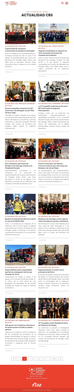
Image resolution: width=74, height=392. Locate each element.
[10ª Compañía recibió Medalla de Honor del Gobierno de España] (53, 308)
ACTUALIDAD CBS (11, 46)
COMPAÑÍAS (56, 103)
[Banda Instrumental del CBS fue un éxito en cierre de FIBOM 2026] (20, 204)
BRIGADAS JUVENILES (27, 103)
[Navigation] (66, 3)
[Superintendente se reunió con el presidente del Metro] (53, 255)
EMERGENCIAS (24, 320)
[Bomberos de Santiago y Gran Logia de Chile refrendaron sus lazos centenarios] (53, 204)
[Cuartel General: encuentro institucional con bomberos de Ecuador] (20, 34)
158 (54, 359)
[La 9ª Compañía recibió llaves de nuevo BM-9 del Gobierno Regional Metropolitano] (53, 91)
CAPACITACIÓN (57, 46)
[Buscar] (62, 3)
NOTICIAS (22, 46)
